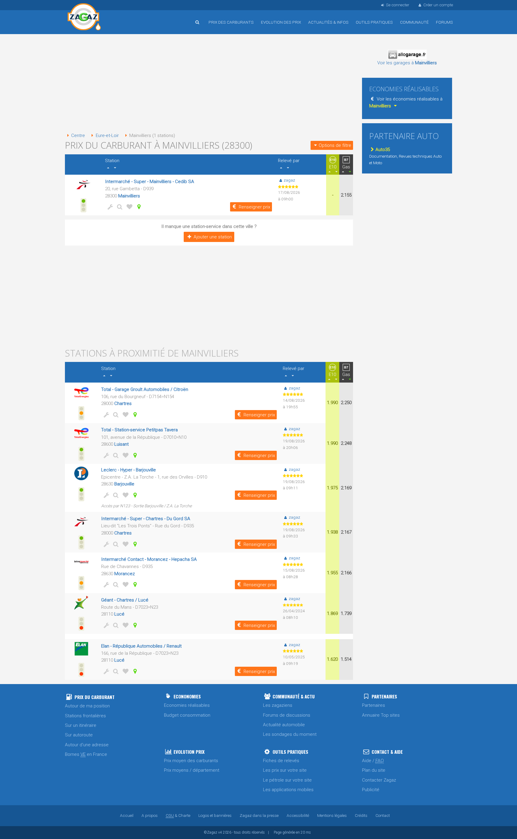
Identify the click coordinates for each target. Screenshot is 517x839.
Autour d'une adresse (87, 744)
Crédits (361, 815)
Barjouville (124, 484)
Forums (444, 22)
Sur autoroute (79, 735)
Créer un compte (438, 4)
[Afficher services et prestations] (109, 206)
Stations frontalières (85, 715)
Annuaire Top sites (381, 715)
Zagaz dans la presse (259, 815)
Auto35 (382, 149)
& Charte (178, 815)
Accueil (84, 17)
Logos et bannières (215, 815)
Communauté (414, 22)
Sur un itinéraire (80, 725)
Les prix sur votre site (285, 770)
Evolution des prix (281, 22)
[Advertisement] (209, 84)
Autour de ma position (87, 706)
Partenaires (373, 705)
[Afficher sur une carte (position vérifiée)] (138, 206)
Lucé (119, 614)
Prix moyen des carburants (191, 760)
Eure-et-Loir (107, 135)
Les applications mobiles (288, 789)
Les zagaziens (277, 705)
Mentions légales (332, 815)
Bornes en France (86, 754)
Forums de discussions (286, 715)
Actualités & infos (328, 22)
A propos (150, 815)
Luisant (121, 444)
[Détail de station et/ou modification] (119, 206)
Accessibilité (298, 815)
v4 (220, 832)
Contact (382, 815)
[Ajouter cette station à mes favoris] (128, 206)
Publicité (370, 789)
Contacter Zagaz (379, 780)
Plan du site (373, 770)
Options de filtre (335, 145)
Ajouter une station (213, 237)
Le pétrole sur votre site (287, 780)
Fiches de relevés (281, 760)
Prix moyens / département (191, 770)
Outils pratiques (374, 22)
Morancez (124, 573)
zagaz (289, 180)
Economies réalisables (187, 705)
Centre (78, 135)
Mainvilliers (129, 196)
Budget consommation (187, 715)
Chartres (123, 403)
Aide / (373, 760)
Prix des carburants (231, 22)
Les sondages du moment (290, 734)
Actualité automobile (284, 724)
